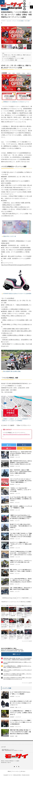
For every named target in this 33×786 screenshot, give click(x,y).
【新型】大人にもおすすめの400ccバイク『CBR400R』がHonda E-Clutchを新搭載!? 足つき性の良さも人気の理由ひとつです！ (21, 517)
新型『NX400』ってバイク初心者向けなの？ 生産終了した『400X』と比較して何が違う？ (21, 570)
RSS (19, 767)
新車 (16, 736)
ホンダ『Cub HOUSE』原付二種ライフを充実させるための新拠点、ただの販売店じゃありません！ (20, 499)
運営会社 (9, 771)
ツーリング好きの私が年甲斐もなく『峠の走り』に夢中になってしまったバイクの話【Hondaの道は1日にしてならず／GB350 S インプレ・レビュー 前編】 (20, 580)
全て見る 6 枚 (29, 47)
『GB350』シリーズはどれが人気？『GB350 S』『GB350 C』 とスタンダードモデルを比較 (20, 489)
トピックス (9, 20)
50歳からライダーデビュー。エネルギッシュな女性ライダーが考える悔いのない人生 (21, 561)
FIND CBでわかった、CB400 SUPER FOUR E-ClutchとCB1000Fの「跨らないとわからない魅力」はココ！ (20, 453)
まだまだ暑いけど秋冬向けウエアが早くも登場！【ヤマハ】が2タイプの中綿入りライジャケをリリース (20, 703)
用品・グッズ (18, 707)
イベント (14, 20)
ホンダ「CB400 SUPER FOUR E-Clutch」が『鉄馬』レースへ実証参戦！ (20, 692)
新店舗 (22, 20)
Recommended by (25, 682)
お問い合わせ (23, 771)
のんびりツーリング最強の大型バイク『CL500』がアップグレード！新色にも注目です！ (21, 544)
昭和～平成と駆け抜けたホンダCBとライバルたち (12, 750)
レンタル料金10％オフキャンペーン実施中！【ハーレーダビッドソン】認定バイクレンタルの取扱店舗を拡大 (21, 722)
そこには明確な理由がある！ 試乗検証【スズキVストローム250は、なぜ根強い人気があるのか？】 (21, 712)
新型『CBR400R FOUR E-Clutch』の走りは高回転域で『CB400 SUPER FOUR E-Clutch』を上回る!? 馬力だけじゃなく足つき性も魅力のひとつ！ (21, 462)
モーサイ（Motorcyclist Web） (15, 775)
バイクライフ (18, 717)
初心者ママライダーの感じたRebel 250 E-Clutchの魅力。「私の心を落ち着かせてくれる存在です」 (21, 526)
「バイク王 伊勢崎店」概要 (10, 60)
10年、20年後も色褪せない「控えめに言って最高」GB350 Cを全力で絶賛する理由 (21, 588)
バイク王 (18, 20)
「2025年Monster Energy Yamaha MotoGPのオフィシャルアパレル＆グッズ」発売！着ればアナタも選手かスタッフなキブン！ (8, 598)
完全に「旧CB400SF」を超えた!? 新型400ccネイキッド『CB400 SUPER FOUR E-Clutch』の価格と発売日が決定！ (21, 471)
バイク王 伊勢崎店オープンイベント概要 (14, 58)
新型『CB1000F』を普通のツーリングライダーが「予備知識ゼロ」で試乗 (21, 507)
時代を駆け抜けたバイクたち (8, 749)
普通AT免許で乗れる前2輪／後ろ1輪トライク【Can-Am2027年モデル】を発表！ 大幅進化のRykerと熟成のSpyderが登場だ (20, 731)
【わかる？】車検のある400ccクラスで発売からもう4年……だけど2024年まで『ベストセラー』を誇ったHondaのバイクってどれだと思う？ (21, 553)
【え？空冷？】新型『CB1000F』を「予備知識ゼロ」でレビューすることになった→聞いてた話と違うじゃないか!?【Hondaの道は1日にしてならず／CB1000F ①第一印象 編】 (21, 535)
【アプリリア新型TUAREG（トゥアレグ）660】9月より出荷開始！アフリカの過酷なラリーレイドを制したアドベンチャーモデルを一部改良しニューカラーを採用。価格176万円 (24, 598)
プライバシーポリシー (16, 771)
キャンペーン (18, 726)
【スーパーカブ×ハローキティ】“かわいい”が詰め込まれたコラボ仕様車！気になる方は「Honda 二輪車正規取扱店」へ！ (20, 480)
